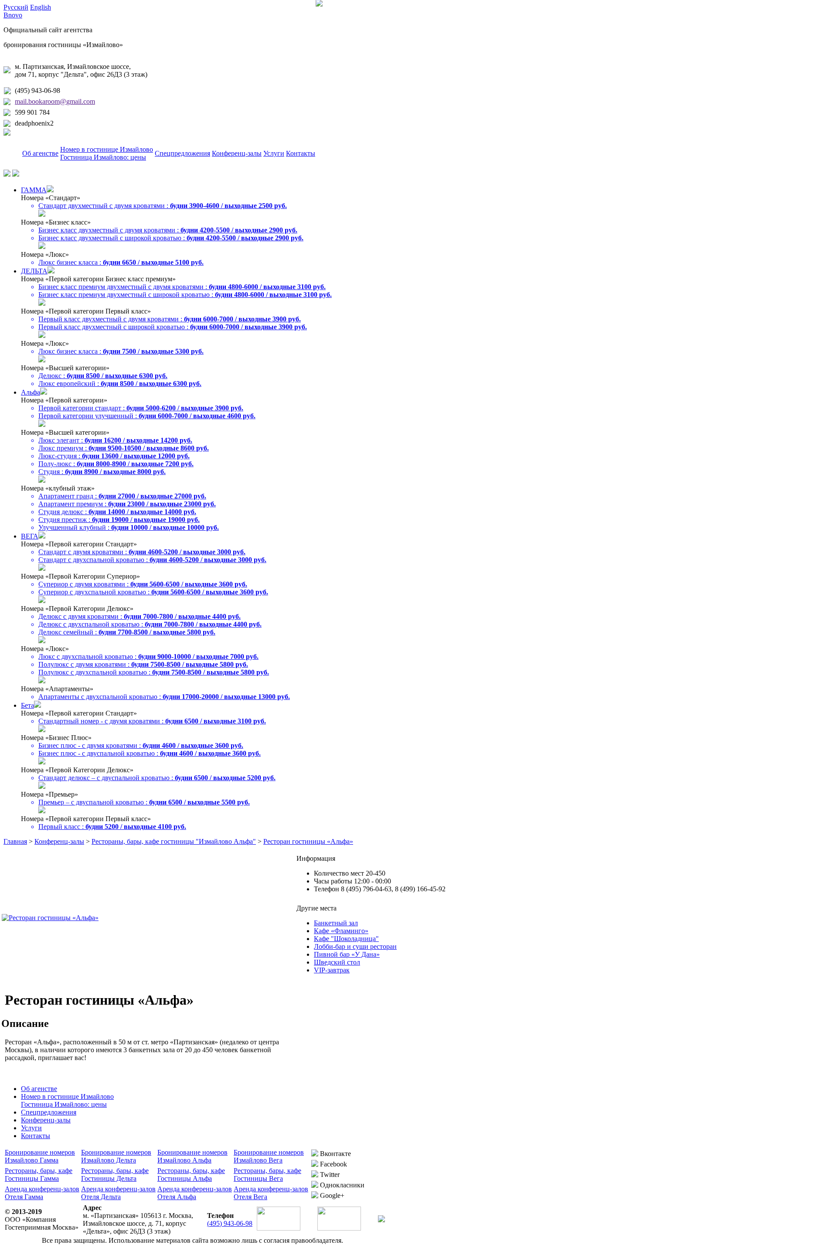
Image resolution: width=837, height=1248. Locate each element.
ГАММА (34, 190)
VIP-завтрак (332, 970)
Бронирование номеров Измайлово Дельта (116, 1156)
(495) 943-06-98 (37, 90)
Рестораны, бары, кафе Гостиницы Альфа (191, 1174)
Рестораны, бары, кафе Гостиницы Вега (267, 1174)
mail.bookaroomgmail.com (55, 101)
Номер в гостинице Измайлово (106, 149)
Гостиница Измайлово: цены (103, 157)
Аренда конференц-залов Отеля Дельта (118, 1192)
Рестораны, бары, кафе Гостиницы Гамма (38, 1174)
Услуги (273, 153)
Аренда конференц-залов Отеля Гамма (42, 1192)
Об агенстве (40, 153)
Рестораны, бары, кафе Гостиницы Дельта (115, 1174)
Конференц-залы (237, 153)
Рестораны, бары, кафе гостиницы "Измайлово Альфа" (174, 841)
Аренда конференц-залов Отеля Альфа (194, 1192)
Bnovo (12, 15)
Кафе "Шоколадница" (346, 938)
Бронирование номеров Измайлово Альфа (192, 1156)
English (40, 7)
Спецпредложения (182, 153)
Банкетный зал (336, 923)
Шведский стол (337, 962)
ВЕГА (29, 536)
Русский (15, 7)
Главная (15, 841)
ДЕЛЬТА (34, 271)
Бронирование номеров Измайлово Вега (269, 1156)
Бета (27, 705)
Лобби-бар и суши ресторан (355, 946)
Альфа (30, 392)
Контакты (300, 153)
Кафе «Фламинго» (341, 930)
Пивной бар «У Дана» (347, 954)
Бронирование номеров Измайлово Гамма (40, 1156)
